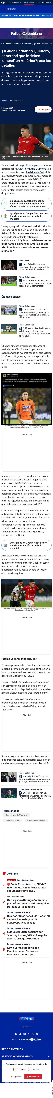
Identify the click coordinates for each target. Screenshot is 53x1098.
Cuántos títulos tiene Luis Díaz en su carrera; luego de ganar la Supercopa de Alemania (28, 919)
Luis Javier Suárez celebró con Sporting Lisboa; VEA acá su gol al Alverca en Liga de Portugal (27, 935)
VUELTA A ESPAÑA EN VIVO (26, 15)
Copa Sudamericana (36, 820)
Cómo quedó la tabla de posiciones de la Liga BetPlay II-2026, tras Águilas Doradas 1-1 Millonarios (34, 313)
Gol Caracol (29, 2)
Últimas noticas (15, 2)
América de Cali (12, 820)
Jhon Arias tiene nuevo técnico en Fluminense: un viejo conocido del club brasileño (34, 266)
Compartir (45, 109)
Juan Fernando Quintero (16, 815)
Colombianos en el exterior (30, 789)
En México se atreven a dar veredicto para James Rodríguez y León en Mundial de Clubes (35, 795)
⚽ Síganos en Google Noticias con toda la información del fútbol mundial (28, 545)
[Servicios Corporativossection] (49, 1056)
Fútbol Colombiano (22, 44)
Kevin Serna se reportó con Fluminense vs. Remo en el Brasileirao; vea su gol (23, 951)
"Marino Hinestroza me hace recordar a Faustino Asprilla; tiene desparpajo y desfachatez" (35, 283)
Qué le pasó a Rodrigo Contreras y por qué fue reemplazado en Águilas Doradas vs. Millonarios (28, 903)
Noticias (36, 1069)
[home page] (3, 2)
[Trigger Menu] (3, 9)
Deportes (21, 1069)
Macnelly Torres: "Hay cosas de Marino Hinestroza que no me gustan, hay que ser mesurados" (34, 779)
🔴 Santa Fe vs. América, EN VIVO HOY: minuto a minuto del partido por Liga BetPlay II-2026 (26, 887)
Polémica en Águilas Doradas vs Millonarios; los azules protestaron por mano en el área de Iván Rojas (35, 332)
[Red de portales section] (49, 1049)
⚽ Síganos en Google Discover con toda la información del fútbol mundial (29, 216)
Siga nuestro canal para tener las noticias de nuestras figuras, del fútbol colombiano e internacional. (28, 203)
